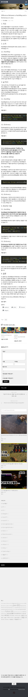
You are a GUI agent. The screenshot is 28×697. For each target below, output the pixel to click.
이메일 (16, 361)
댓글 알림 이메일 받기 (8, 373)
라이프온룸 (4, 2)
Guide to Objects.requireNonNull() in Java (19, 336)
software (4, 537)
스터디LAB (5, 558)
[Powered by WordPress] (8, 689)
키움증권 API (17, 619)
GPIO (8, 605)
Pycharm (3, 611)
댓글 (4, 351)
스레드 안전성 (5, 160)
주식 (12, 617)
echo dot (22, 603)
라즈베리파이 (19, 613)
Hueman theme (21, 689)
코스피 (7, 619)
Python (4, 530)
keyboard (23, 605)
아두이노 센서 (18, 615)
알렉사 (23, 615)
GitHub (15, 297)
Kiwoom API (4, 607)
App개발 (4, 503)
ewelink (4, 605)
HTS (11, 605)
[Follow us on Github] (26, 388)
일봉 (5, 617)
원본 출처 (3, 301)
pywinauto (19, 611)
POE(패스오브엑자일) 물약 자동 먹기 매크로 (11, 463)
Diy (19, 603)
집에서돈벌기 (18, 617)
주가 (9, 617)
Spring (3, 548)
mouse (10, 607)
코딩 (24, 617)
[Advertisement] (14, 583)
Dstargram (4, 513)
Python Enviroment (6, 534)
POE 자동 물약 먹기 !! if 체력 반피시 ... (10, 490)
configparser (14, 603)
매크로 (8, 615)
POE (17, 609)
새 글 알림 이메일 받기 (8, 378)
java (6, 319)
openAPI (17, 607)
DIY (3, 507)
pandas (3, 609)
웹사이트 (5, 366)
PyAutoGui (22, 609)
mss (13, 607)
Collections (4, 56)
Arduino (9, 603)
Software (4, 541)
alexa (5, 603)
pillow (13, 609)
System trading (5, 551)
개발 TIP (3, 11)
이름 (4, 361)
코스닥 (3, 619)
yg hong (5, 20)
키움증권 (11, 619)
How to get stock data (7, 524)
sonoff (5, 613)
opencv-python (23, 607)
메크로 (13, 615)
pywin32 (15, 611)
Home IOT (4, 517)
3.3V (2, 603)
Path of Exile (9, 609)
